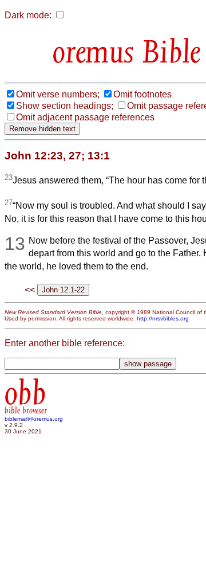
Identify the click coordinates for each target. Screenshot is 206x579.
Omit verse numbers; (58, 94)
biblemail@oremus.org (34, 419)
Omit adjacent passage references (85, 117)
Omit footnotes (142, 94)
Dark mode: (28, 15)
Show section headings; (64, 106)
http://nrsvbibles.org (163, 318)
